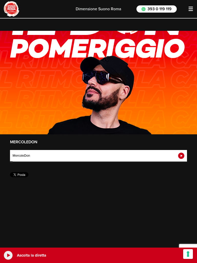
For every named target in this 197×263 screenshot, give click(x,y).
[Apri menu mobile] (191, 9)
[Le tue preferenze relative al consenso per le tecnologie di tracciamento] (188, 254)
